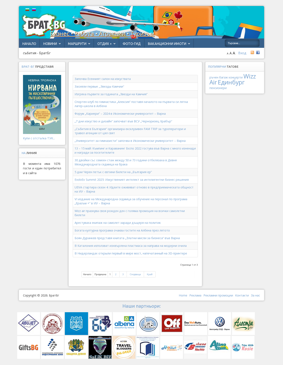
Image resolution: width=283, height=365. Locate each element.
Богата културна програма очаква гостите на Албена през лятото (122, 230)
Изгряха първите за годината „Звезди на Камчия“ (111, 94)
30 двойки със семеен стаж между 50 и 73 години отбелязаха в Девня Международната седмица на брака (126, 162)
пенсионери (218, 88)
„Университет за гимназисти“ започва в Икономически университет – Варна (130, 141)
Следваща (135, 274)
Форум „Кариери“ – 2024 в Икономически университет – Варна (120, 114)
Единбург (231, 82)
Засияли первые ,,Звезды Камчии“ (99, 86)
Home (183, 295)
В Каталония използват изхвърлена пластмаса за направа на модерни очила (131, 246)
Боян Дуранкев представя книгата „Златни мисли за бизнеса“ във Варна (127, 238)
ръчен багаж (218, 77)
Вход (242, 53)
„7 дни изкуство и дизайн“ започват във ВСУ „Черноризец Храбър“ (123, 121)
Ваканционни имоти (167, 44)
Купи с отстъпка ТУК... (39, 138)
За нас (255, 295)
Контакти (242, 295)
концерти (236, 77)
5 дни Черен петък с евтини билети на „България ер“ (113, 172)
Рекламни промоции (218, 295)
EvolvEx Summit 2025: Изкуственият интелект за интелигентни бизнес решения (132, 180)
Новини (50, 44)
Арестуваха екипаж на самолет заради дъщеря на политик (118, 223)
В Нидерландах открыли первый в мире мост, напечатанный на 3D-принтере (131, 253)
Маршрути (77, 44)
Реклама (195, 295)
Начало (29, 44)
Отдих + (104, 44)
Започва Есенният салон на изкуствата (103, 79)
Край (149, 274)
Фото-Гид (132, 44)
